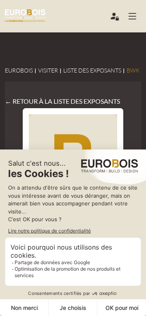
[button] (135, 16)
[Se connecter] (115, 18)
